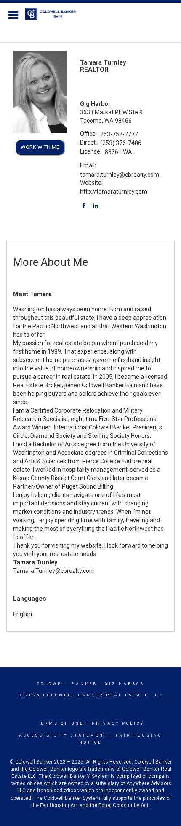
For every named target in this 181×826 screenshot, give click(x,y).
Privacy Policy (118, 723)
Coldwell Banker (67, 684)
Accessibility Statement (63, 735)
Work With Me (40, 147)
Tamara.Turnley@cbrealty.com (54, 570)
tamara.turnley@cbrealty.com (119, 174)
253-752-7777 (119, 134)
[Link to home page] (54, 14)
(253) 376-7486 (120, 143)
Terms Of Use (60, 723)
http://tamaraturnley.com (113, 191)
